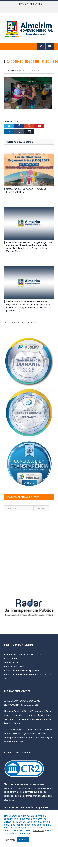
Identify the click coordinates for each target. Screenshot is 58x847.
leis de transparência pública (33, 795)
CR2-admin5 (13, 70)
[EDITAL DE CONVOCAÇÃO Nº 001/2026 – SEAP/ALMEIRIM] (29, 170)
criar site (23, 783)
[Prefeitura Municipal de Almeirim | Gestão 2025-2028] (29, 28)
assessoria (38, 787)
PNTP (17, 807)
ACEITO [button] (23, 839)
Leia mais (38, 830)
